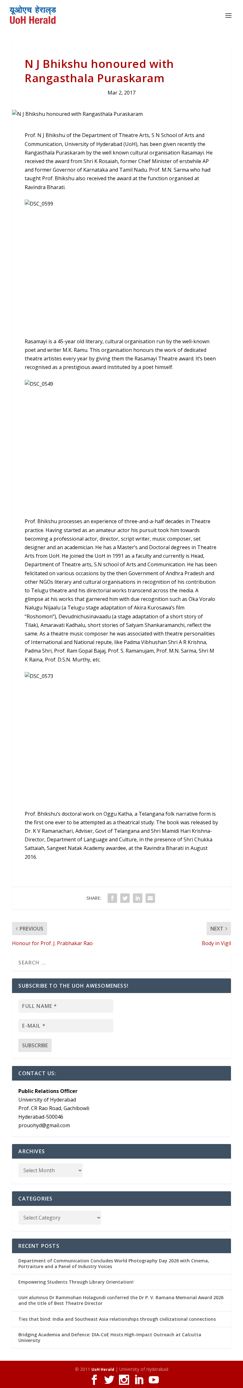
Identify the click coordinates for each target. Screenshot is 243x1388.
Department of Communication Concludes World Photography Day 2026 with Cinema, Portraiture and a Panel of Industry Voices (113, 1263)
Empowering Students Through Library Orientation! (76, 1282)
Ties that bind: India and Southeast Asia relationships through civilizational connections (117, 1319)
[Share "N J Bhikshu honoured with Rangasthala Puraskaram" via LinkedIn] (137, 898)
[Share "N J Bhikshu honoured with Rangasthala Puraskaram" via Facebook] (112, 898)
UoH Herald (102, 1369)
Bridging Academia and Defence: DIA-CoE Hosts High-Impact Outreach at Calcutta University (109, 1337)
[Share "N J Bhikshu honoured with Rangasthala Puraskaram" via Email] (150, 898)
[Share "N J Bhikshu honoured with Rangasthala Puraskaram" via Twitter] (125, 898)
